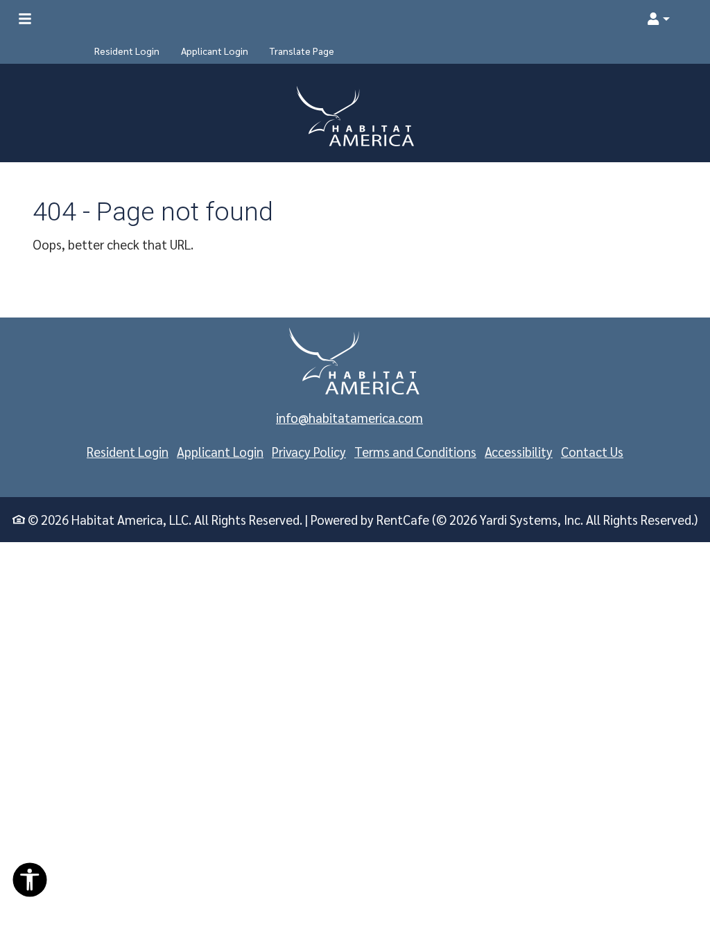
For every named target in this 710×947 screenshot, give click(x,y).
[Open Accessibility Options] (29, 882)
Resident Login (127, 451)
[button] (658, 19)
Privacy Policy (309, 451)
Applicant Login (220, 451)
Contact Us (592, 451)
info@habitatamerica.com (349, 417)
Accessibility (519, 451)
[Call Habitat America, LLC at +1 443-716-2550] (685, 19)
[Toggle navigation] (25, 19)
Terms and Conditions (415, 451)
